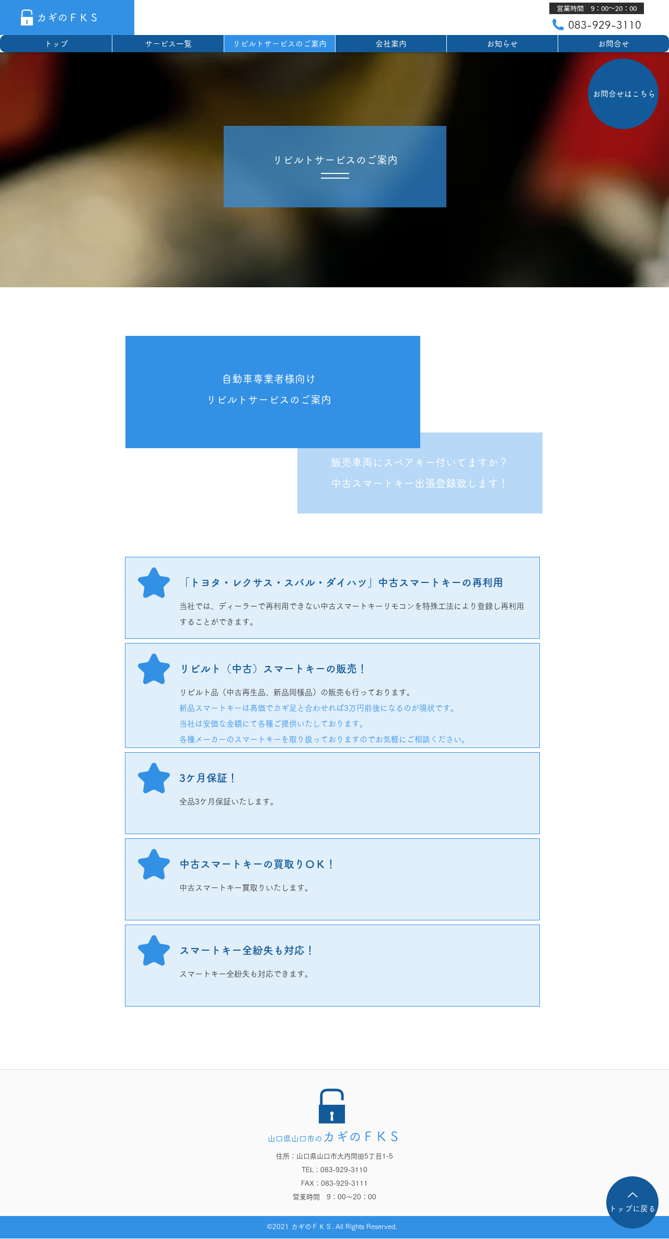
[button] (596, 8)
